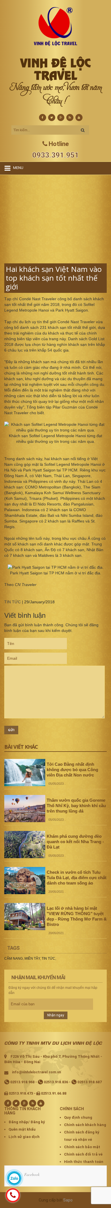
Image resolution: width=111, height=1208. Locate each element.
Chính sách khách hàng (85, 1125)
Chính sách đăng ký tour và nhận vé (81, 1136)
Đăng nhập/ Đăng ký (27, 1122)
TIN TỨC (12, 602)
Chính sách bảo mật (82, 1147)
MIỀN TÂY (32, 959)
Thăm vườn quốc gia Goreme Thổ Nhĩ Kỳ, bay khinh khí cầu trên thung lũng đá (76, 805)
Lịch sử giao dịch (24, 1137)
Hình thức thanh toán (83, 1162)
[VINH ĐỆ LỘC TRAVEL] (55, 26)
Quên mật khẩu (22, 1129)
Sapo (68, 1200)
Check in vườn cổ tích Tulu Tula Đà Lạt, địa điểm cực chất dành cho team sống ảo (76, 877)
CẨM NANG (13, 959)
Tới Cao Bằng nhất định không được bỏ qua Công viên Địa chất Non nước (72, 769)
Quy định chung (78, 1117)
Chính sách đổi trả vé (83, 1154)
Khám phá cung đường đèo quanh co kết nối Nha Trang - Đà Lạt (75, 841)
